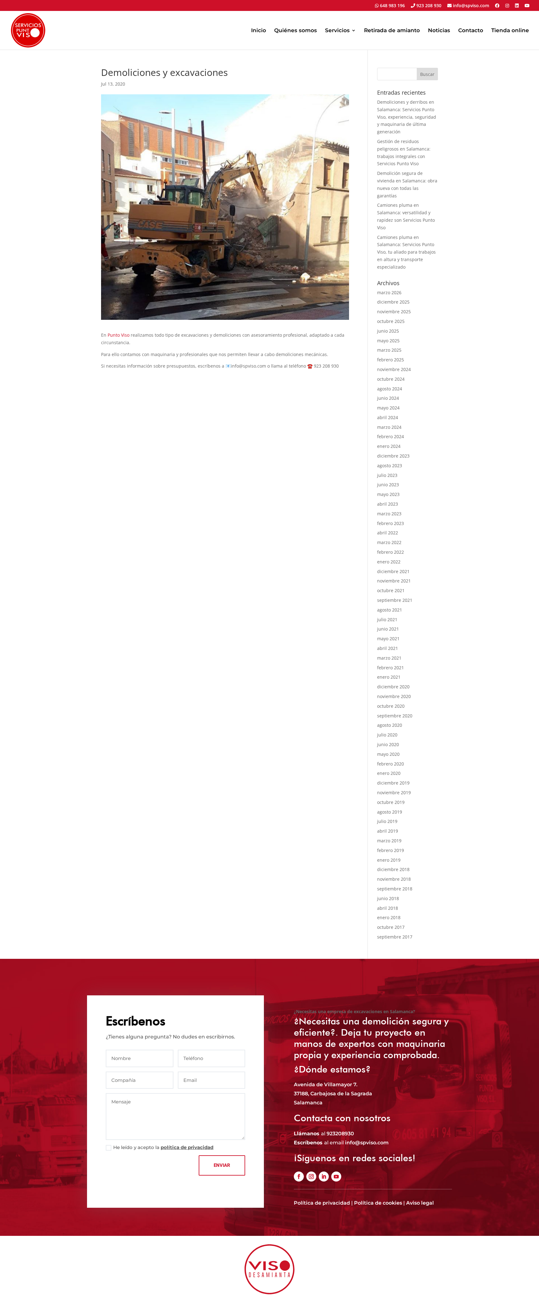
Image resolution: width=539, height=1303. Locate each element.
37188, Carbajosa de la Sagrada (333, 1094)
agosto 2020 (389, 725)
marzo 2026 (389, 292)
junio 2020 (388, 744)
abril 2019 (387, 831)
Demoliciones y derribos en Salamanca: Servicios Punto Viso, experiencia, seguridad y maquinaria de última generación (406, 117)
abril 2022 (387, 533)
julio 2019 (387, 821)
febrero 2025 (390, 360)
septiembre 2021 (394, 600)
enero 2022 (389, 562)
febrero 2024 (390, 436)
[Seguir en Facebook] (299, 1177)
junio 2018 (388, 898)
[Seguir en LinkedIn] (324, 1177)
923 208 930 (428, 5)
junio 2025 (388, 331)
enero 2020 (389, 773)
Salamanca (308, 1103)
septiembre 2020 (394, 716)
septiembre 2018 (394, 889)
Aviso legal (420, 1203)
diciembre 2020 (393, 687)
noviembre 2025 (394, 312)
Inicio (258, 30)
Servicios (337, 30)
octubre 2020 (391, 706)
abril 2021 (387, 648)
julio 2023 (387, 475)
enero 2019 (389, 860)
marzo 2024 (389, 427)
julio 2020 (387, 735)
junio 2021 (388, 629)
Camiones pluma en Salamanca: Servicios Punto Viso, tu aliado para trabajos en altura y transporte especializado (406, 252)
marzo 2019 (389, 841)
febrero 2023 (390, 523)
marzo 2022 (389, 542)
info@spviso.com (470, 5)
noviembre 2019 (394, 792)
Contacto (470, 30)
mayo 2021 (388, 639)
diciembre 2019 (393, 783)
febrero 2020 (390, 764)
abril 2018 (387, 908)
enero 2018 (389, 917)
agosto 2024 (389, 389)
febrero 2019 (390, 850)
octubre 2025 (391, 321)
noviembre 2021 (394, 581)
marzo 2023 (389, 514)
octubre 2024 (391, 379)
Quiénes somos (295, 30)
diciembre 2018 (393, 869)
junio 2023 (388, 485)
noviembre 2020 (394, 696)
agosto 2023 (389, 465)
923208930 (340, 1134)
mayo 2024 (388, 408)
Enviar (222, 1165)
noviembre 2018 (394, 879)
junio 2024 (388, 398)
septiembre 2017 (394, 937)
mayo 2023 (388, 494)
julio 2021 (387, 619)
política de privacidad (187, 1147)
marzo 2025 (389, 350)
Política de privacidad (322, 1203)
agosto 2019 (389, 812)
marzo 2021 (389, 658)
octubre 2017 (391, 927)
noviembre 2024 (394, 369)
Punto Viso (118, 335)
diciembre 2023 (393, 456)
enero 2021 (389, 677)
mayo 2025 (388, 341)
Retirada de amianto (392, 30)
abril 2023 (387, 504)
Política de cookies (378, 1203)
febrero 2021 (390, 668)
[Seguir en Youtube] (336, 1177)
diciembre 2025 (393, 302)
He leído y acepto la (163, 1147)
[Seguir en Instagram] (311, 1177)
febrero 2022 (390, 552)
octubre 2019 (391, 802)
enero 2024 (389, 446)
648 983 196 (392, 5)
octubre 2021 (391, 590)
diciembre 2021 (393, 571)
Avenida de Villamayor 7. (325, 1084)
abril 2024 (387, 417)
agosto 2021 (389, 610)
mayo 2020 (388, 754)
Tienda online (510, 30)
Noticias (439, 30)
